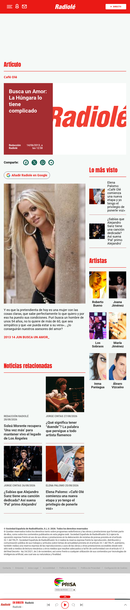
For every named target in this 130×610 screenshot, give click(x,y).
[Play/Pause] (65, 605)
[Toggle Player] (125, 605)
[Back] (48, 605)
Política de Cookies (67, 568)
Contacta (7, 568)
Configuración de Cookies (115, 568)
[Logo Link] (66, 6)
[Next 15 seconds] (73, 605)
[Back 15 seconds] (57, 605)
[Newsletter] (25, 6)
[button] (9, 6)
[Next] (81, 605)
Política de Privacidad (90, 568)
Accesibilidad (49, 568)
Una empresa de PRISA (65, 582)
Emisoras (19, 568)
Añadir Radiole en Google (29, 175)
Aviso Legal (33, 568)
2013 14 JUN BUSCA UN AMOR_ (26, 337)
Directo (117, 7)
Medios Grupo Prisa (65, 590)
